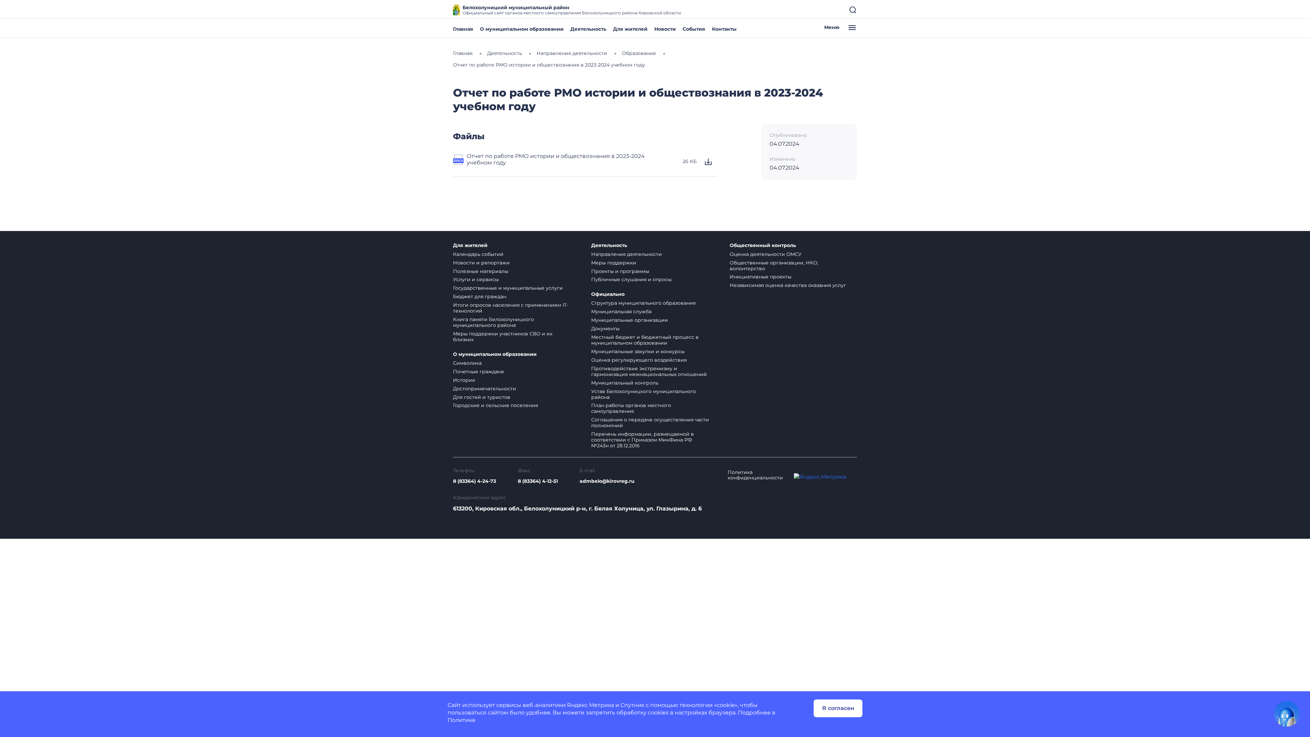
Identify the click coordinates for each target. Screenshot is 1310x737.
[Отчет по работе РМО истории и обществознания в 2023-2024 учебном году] (458, 162)
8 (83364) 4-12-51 (538, 481)
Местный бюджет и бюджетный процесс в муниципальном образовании (645, 340)
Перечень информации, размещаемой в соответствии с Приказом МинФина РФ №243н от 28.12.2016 (642, 440)
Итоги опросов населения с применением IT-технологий (510, 308)
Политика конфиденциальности (755, 475)
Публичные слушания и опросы (631, 279)
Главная (463, 29)
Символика (467, 363)
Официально (608, 294)
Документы (605, 329)
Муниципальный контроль (624, 383)
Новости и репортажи (481, 263)
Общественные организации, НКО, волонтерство (774, 266)
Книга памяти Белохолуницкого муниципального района (493, 322)
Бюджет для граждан (479, 296)
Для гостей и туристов (481, 397)
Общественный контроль (763, 245)
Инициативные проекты (760, 277)
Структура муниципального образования (643, 303)
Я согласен (838, 708)
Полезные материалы (480, 271)
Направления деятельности (626, 254)
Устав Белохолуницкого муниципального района (643, 394)
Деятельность (588, 29)
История (464, 380)
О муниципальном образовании (522, 29)
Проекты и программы (620, 271)
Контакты (724, 29)
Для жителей (630, 29)
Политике (462, 720)
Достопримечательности (484, 389)
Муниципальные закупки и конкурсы (638, 351)
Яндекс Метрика (590, 705)
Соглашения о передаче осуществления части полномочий (650, 423)
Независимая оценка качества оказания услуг (788, 285)
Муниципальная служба (621, 311)
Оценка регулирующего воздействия (639, 360)
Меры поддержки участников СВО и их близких (502, 337)
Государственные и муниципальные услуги (508, 288)
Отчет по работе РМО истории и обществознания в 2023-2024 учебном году (556, 159)
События (694, 29)
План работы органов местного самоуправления (631, 408)
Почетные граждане (478, 372)
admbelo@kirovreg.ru (607, 481)
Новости (665, 29)
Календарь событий (478, 254)
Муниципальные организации (629, 320)
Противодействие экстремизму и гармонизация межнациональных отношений (649, 371)
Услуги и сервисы (476, 279)
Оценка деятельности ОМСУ (766, 254)
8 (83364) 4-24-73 (474, 481)
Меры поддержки (613, 263)
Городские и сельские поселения (495, 405)
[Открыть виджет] (1287, 714)
